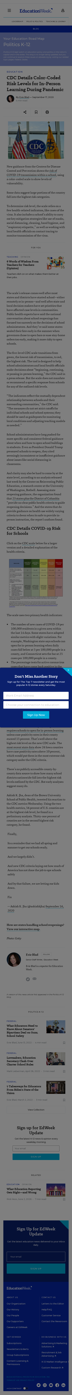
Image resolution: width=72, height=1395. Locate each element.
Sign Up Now (36, 714)
